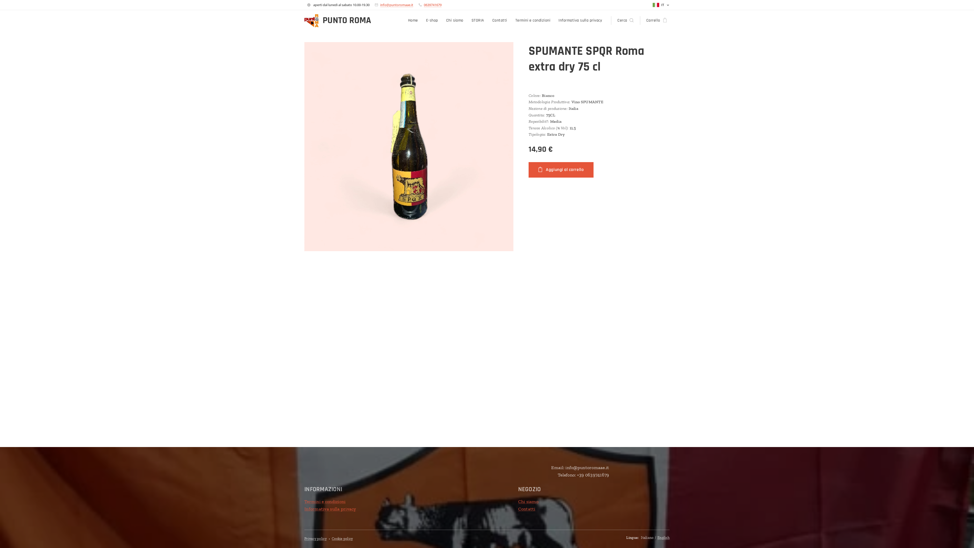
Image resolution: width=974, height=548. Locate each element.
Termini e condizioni (324, 501)
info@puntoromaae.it (396, 5)
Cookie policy (342, 539)
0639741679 (433, 5)
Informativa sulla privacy (330, 509)
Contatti (526, 509)
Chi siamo (528, 501)
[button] (625, 20)
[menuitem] (414, 20)
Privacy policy (315, 539)
